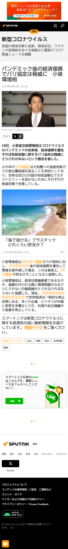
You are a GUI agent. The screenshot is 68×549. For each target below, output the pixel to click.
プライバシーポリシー (14, 504)
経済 (28, 454)
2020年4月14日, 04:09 (15, 86)
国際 (38, 341)
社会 (36, 454)
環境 (5, 347)
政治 (29, 341)
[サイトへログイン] (55, 25)
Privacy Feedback (39, 504)
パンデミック (19, 266)
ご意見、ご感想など (40, 489)
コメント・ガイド (12, 494)
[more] (62, 252)
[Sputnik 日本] (11, 27)
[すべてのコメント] (5, 543)
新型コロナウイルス (13, 341)
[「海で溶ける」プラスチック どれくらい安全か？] (34, 212)
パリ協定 (22, 167)
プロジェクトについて (14, 484)
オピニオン (47, 454)
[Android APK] (13, 514)
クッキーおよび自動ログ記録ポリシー (23, 499)
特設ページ (33, 327)
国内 (47, 341)
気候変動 (57, 341)
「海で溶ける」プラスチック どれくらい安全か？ (30, 242)
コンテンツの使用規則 (14, 489)
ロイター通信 (32, 262)
